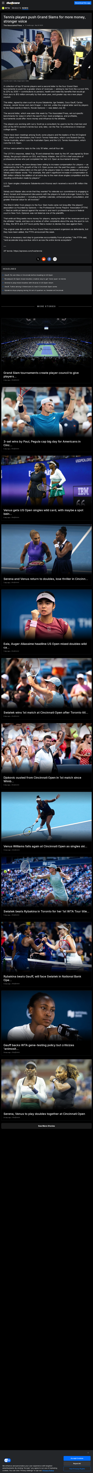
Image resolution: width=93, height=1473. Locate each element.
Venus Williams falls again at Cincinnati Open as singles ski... (45, 846)
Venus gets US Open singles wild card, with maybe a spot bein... (43, 512)
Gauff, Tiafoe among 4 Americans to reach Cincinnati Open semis (31, 287)
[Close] (88, 1452)
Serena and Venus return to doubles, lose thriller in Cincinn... (46, 579)
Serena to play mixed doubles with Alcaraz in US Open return (29, 283)
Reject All (77, 1463)
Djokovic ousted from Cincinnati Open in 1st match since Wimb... (42, 779)
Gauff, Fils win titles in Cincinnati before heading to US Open (29, 275)
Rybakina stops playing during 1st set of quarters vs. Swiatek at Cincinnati (34, 290)
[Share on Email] (55, 259)
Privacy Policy (48, 1470)
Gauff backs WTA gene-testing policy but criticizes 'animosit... (39, 1046)
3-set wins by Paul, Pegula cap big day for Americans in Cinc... (42, 443)
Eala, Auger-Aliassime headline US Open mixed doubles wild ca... (45, 645)
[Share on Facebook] (49, 259)
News (25, 8)
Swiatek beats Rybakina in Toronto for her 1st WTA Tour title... (46, 911)
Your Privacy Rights (77, 1469)
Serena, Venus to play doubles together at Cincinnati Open (44, 1114)
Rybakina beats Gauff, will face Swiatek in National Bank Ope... (42, 978)
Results (16, 8)
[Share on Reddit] (44, 259)
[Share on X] (38, 259)
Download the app (82, 3)
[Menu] (3, 3)
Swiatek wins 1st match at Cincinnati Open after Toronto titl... (46, 712)
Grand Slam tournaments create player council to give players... (41, 374)
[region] (46, 1461)
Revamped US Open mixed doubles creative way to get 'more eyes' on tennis (35, 279)
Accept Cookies (77, 1458)
